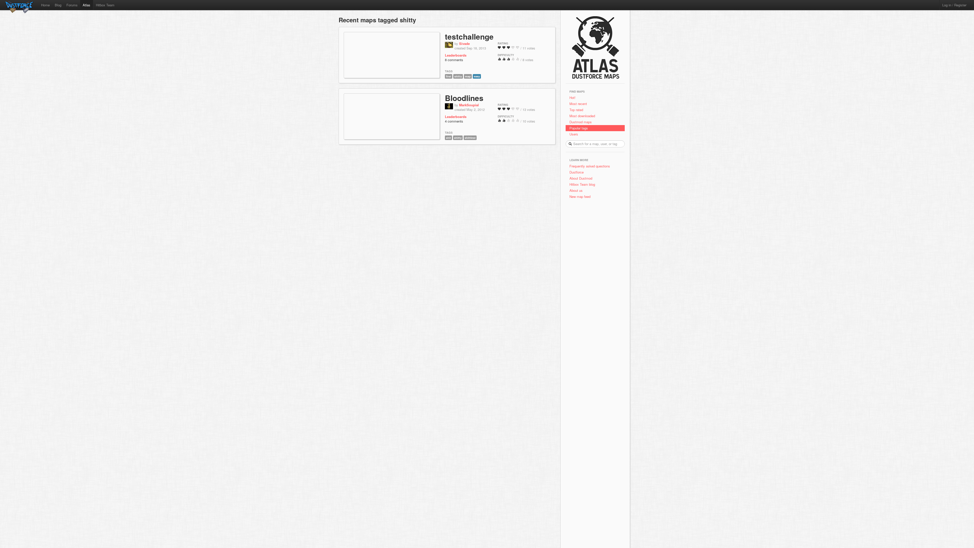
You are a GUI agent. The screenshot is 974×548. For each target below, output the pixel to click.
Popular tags (578, 128)
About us (576, 190)
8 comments (454, 59)
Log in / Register (954, 5)
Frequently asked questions (589, 166)
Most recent (578, 103)
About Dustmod (580, 178)
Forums (72, 5)
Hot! (572, 97)
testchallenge (469, 36)
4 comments (454, 121)
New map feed (581, 196)
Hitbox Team (105, 5)
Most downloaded (582, 115)
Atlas (86, 5)
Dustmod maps (580, 121)
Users (573, 134)
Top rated (576, 109)
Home (45, 5)
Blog (58, 5)
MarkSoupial (469, 104)
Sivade (464, 43)
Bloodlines (464, 97)
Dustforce (576, 172)
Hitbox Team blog (582, 184)
